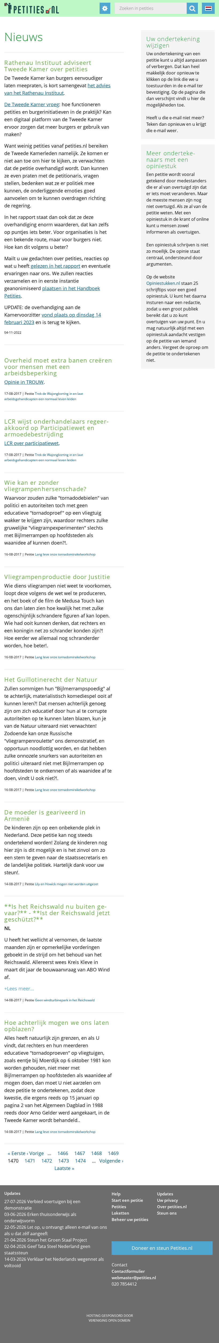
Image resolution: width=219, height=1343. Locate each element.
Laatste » (64, 1168)
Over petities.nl (172, 1206)
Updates (165, 1193)
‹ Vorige (35, 1153)
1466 (62, 1153)
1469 (113, 1153)
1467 (79, 1153)
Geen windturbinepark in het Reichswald (65, 1000)
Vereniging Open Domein (109, 1320)
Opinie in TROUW (24, 382)
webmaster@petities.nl (134, 1277)
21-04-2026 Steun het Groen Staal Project (45, 1240)
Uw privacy (167, 1200)
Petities (119, 1206)
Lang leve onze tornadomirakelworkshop (65, 554)
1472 (46, 1160)
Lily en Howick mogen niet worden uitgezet (66, 884)
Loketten (120, 1213)
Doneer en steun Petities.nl (162, 1248)
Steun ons (167, 1213)
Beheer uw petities (130, 1219)
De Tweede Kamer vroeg (31, 104)
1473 (63, 1160)
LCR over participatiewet (31, 443)
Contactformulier (128, 1271)
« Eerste (16, 1153)
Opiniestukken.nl (163, 283)
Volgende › (111, 1160)
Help (116, 1193)
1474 (80, 1160)
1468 (96, 1153)
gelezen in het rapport (55, 266)
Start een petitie (127, 1200)
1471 (30, 1160)
